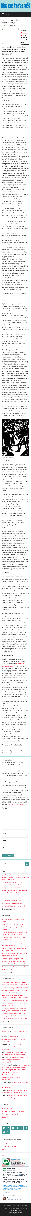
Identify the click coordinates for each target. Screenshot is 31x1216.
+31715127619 (14, 1210)
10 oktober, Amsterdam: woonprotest (13, 906)
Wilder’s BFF (6, 1149)
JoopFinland (6, 1031)
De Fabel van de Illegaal (9, 1146)
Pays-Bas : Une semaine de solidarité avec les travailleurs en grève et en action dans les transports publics (15, 1003)
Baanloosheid (17, 751)
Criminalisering (6, 753)
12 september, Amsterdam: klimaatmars (14, 898)
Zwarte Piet (5, 1117)
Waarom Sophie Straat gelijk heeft (12, 959)
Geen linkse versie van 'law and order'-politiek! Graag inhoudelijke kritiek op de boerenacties (14, 927)
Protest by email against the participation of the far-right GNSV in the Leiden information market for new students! (15, 990)
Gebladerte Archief (7, 1143)
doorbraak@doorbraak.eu (15, 804)
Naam (4, 833)
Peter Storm (5, 1075)
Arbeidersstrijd (8, 751)
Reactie (5, 808)
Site (3, 847)
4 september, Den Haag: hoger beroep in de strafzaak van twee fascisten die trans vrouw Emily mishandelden (15, 877)
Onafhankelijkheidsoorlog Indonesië (13, 1111)
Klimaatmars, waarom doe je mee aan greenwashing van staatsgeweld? (15, 1060)
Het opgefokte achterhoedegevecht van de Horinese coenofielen (13, 1039)
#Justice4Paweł (7, 1108)
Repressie (14, 753)
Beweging (24, 751)
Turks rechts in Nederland (10, 1114)
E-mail (4, 840)
